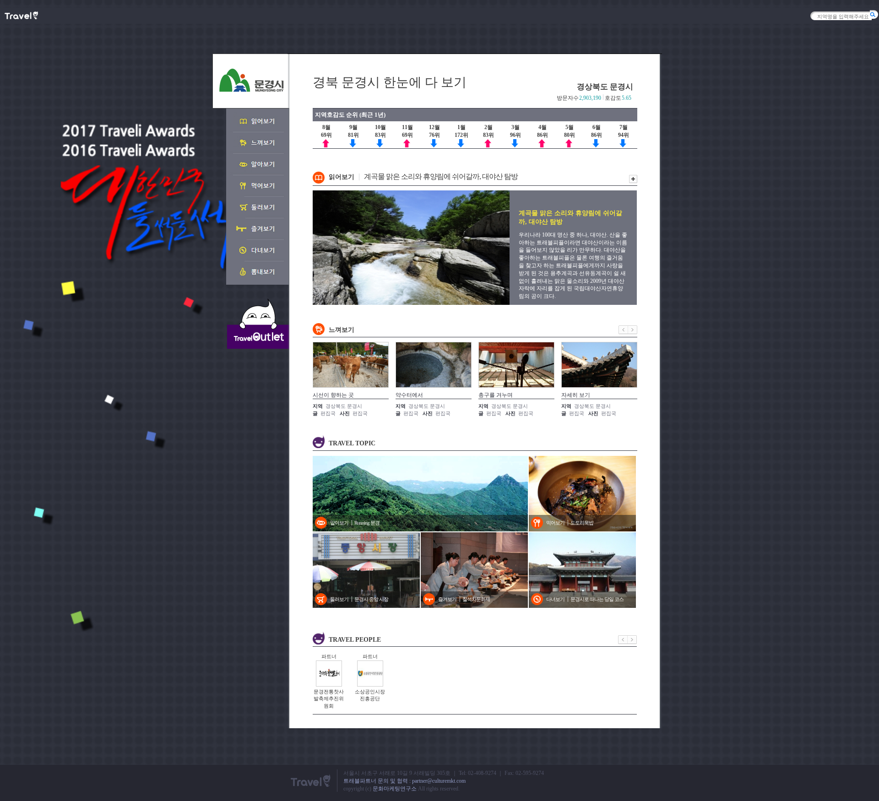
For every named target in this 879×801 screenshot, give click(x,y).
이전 (623, 329)
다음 (632, 329)
